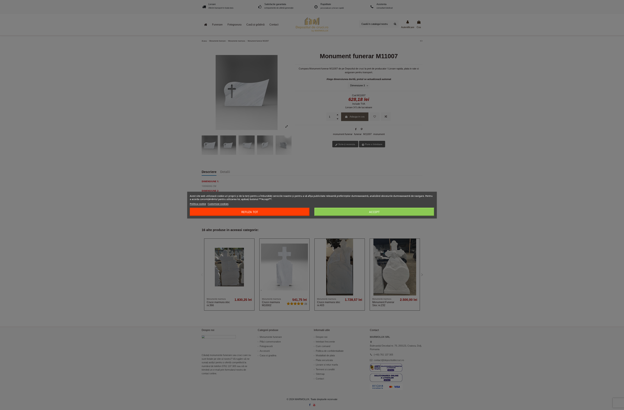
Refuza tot (249, 212)
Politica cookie (198, 203)
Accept (374, 212)
